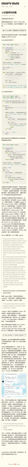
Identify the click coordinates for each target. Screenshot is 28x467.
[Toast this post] (2, 458)
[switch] (25, 6)
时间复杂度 (6, 366)
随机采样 (14, 315)
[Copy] (25, 30)
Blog (7, 6)
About (10, 6)
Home (3, 6)
